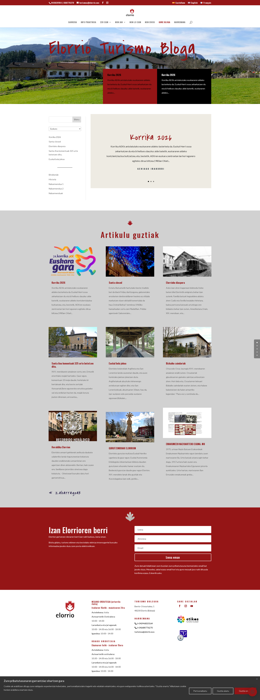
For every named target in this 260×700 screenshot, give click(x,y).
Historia (52, 179)
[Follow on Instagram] (185, 606)
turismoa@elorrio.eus (145, 632)
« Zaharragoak (65, 493)
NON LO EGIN (135, 22)
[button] (252, 691)
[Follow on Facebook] (179, 606)
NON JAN (119, 22)
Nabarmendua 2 (56, 188)
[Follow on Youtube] (191, 606)
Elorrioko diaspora (57, 146)
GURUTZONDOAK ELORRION (122, 448)
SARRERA (72, 22)
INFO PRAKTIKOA (88, 22)
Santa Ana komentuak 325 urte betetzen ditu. (72, 365)
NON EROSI (150, 22)
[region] (130, 688)
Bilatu (76, 119)
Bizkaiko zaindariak (176, 363)
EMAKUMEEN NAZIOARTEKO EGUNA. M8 (185, 444)
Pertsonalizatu (200, 691)
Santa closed (55, 141)
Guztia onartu (245, 691)
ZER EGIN (104, 22)
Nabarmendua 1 (56, 184)
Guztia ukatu (223, 691)
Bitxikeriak (54, 174)
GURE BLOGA (164, 22)
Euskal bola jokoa (57, 159)
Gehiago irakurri (150, 168)
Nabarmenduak (56, 193)
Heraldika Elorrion (61, 447)
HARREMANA (179, 22)
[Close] (257, 679)
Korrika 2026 (114, 75)
